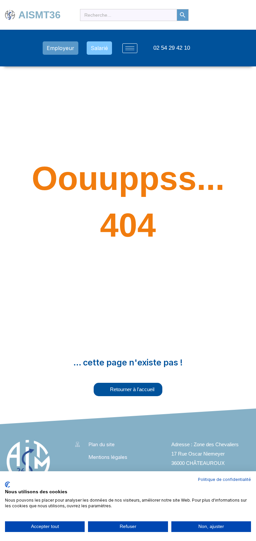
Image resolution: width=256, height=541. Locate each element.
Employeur (60, 48)
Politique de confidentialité (224, 479)
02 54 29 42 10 (171, 48)
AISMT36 (39, 14)
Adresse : (182, 444)
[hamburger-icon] (129, 48)
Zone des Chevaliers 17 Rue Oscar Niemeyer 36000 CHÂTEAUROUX (205, 454)
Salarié (99, 48)
